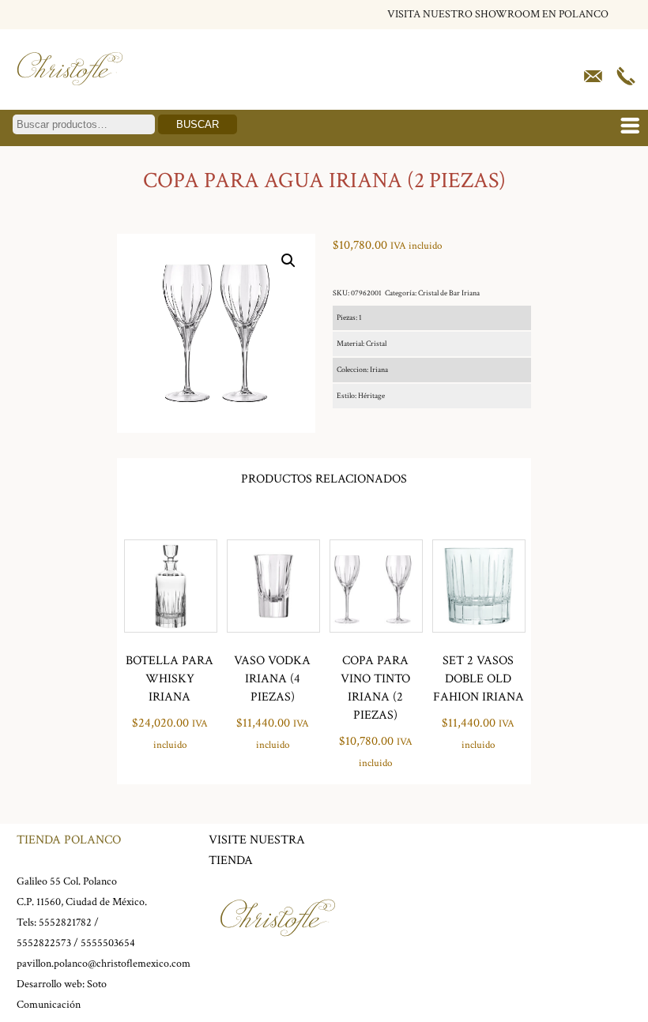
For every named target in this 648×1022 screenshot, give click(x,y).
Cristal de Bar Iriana (449, 293)
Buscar (197, 124)
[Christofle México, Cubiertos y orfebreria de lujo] (70, 89)
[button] (288, 260)
